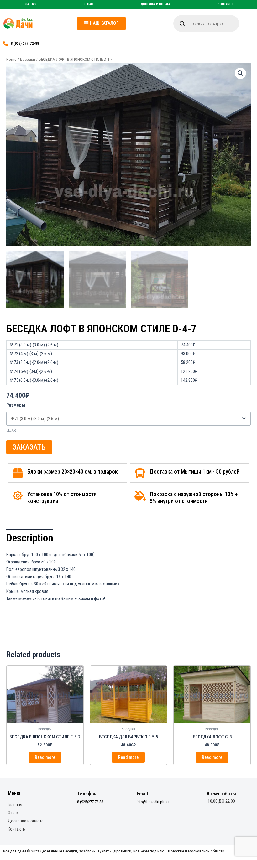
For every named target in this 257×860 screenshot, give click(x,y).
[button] (101, 23)
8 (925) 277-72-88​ (25, 43)
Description (29, 538)
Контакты (225, 4)
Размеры (15, 405)
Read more (45, 757)
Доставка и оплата (155, 4)
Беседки (27, 59)
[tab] (29, 538)
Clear (11, 430)
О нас (88, 4)
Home (11, 59)
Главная (30, 4)
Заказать (29, 447)
